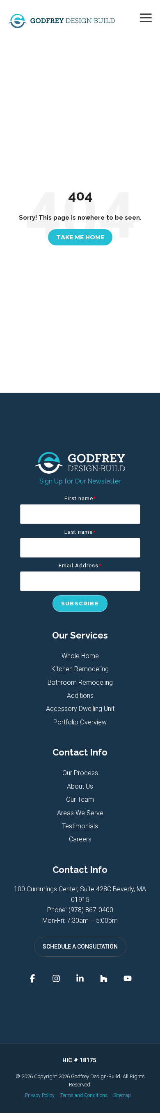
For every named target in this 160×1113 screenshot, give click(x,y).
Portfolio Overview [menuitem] (80, 722)
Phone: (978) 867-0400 (80, 910)
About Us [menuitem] (80, 786)
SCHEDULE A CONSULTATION (80, 946)
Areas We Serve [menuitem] (80, 813)
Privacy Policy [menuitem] (40, 1095)
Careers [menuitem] (80, 839)
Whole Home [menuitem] (80, 656)
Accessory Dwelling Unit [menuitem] (80, 709)
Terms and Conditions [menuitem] (83, 1095)
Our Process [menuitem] (80, 773)
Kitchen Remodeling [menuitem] (80, 669)
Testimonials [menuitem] (80, 826)
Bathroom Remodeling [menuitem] (80, 682)
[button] (146, 17)
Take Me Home (80, 237)
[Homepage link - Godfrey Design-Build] (80, 469)
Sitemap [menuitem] (122, 1095)
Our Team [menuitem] (80, 799)
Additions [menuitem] (80, 695)
